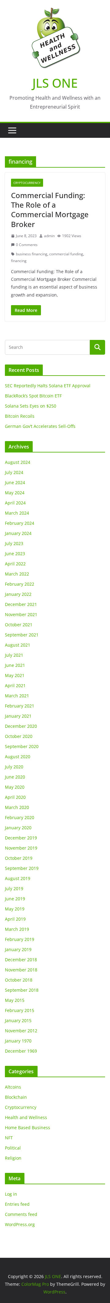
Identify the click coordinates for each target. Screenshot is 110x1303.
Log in (11, 1194)
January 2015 (18, 1020)
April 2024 (15, 503)
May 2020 (14, 787)
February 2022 (19, 584)
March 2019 (17, 929)
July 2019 (14, 888)
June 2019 (15, 899)
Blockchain (16, 1097)
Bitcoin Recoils (20, 416)
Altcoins (13, 1087)
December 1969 (21, 1051)
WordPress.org (20, 1224)
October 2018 (18, 980)
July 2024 (14, 472)
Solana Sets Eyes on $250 (30, 406)
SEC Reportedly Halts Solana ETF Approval (47, 386)
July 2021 (14, 655)
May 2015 (14, 1000)
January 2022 (18, 594)
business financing (31, 254)
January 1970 (18, 1041)
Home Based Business (27, 1127)
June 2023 (15, 553)
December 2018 (21, 959)
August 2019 (17, 878)
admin (49, 235)
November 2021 (21, 614)
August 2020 (17, 756)
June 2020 (15, 777)
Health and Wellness (26, 1117)
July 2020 (14, 767)
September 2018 (21, 990)
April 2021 (15, 685)
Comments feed (21, 1214)
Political (13, 1148)
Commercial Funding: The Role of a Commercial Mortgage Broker (50, 209)
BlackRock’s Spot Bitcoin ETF (33, 396)
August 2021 (17, 645)
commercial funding (66, 254)
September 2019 (21, 868)
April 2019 (15, 919)
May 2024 (14, 493)
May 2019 (14, 909)
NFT (9, 1138)
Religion (13, 1158)
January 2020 (18, 828)
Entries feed (17, 1204)
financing (19, 260)
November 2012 (21, 1031)
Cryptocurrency (27, 183)
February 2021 (19, 706)
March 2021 (17, 696)
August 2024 (17, 462)
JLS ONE (55, 82)
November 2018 (21, 970)
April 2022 (15, 564)
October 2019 (18, 858)
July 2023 (14, 543)
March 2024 (17, 513)
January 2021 (18, 716)
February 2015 (19, 1010)
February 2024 (19, 523)
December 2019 (21, 838)
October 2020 (18, 736)
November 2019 (21, 848)
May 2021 (14, 675)
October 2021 (18, 625)
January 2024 (18, 533)
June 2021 (15, 665)
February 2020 (19, 817)
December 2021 (21, 604)
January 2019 (18, 949)
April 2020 (15, 797)
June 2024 (15, 482)
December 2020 (21, 726)
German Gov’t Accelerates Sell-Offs (40, 426)
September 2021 (21, 635)
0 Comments (27, 244)
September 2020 (21, 746)
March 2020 (17, 807)
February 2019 (19, 939)
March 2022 (17, 574)
